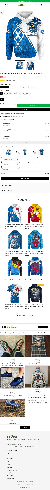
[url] (15, 444)
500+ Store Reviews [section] (10, 80)
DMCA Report (30, 484)
